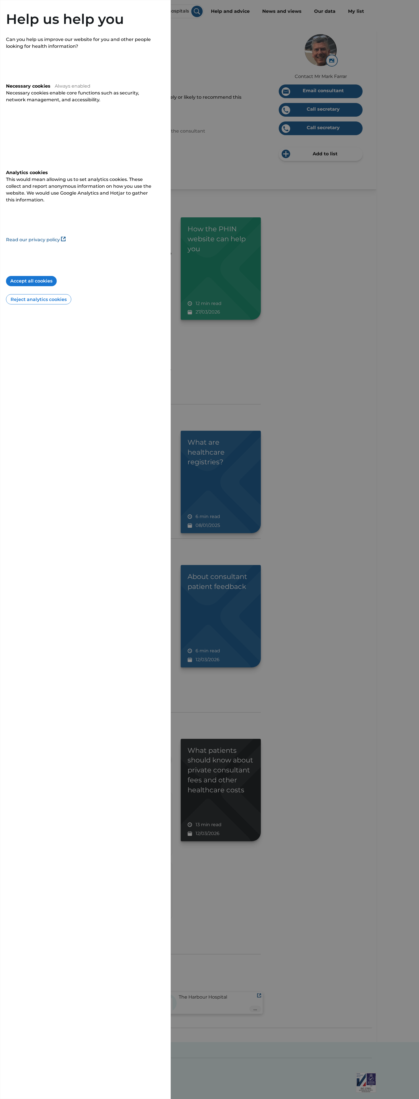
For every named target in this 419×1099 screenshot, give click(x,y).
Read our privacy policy (33, 239)
